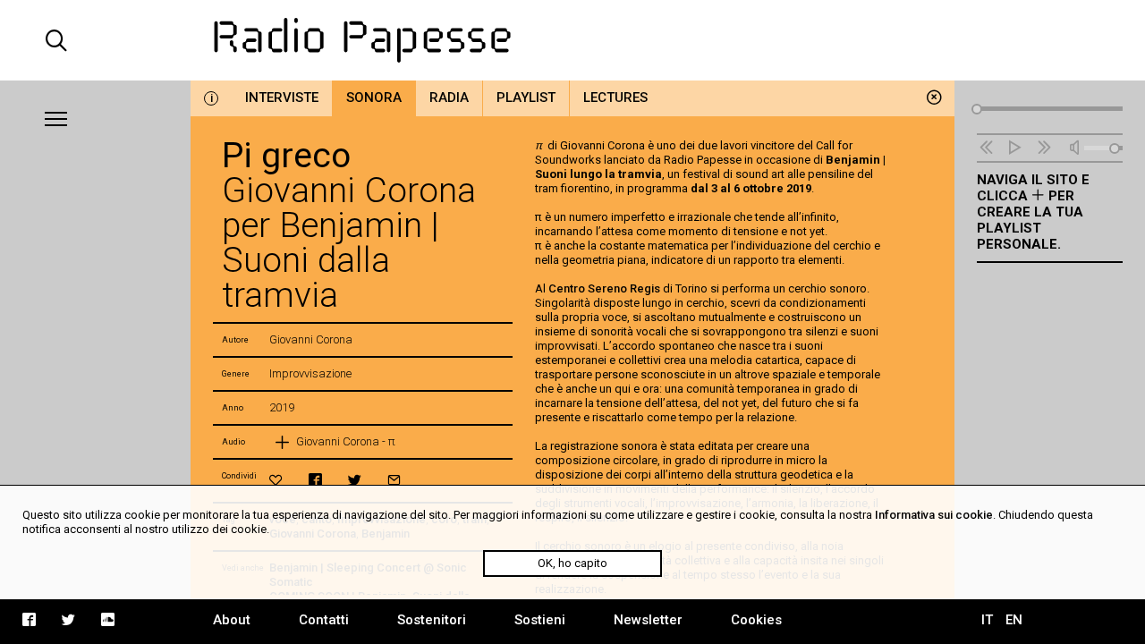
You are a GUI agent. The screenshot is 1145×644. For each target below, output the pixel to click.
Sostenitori (431, 620)
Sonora (374, 97)
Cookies (756, 620)
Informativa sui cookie (934, 514)
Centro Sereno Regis (605, 288)
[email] (394, 480)
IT (987, 620)
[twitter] (354, 480)
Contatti (324, 620)
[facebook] (315, 480)
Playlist (526, 97)
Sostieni (539, 620)
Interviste (281, 97)
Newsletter (648, 620)
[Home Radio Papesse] (572, 40)
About (231, 620)
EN (1013, 620)
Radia (449, 97)
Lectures (615, 97)
